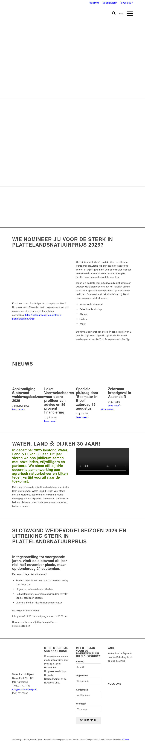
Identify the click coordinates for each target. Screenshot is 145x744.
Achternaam (82, 689)
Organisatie (82, 675)
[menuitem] (94, 3)
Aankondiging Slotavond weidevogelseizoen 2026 (28, 394)
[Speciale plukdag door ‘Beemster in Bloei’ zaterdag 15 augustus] (88, 384)
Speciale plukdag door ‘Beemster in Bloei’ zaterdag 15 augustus (87, 398)
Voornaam (81, 703)
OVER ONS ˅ (127, 2)
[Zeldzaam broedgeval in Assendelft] (120, 384)
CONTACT (94, 2)
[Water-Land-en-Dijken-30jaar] (12, 13)
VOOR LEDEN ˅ (110, 2)
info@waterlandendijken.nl (25, 689)
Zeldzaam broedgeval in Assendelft (119, 392)
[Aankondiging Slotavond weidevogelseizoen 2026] (24, 384)
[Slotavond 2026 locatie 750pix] (104, 591)
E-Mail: (80, 661)
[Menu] (124, 13)
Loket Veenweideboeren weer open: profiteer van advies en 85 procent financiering (59, 400)
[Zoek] (112, 13)
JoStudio (125, 739)
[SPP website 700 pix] (40, 297)
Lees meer (17, 409)
